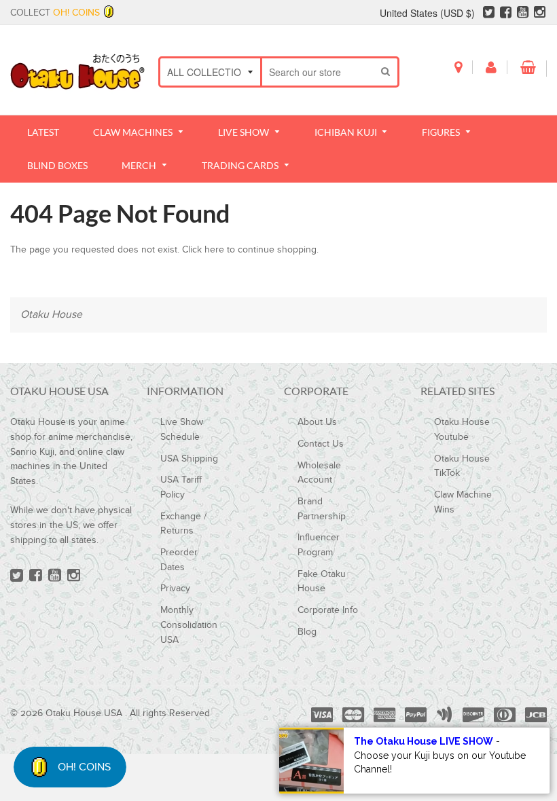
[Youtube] (522, 14)
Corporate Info (328, 610)
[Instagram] (539, 14)
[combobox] (318, 72)
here (214, 249)
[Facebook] (505, 14)
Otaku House (51, 314)
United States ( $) (427, 13)
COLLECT (55, 12)
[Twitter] (489, 14)
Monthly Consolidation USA (188, 625)
